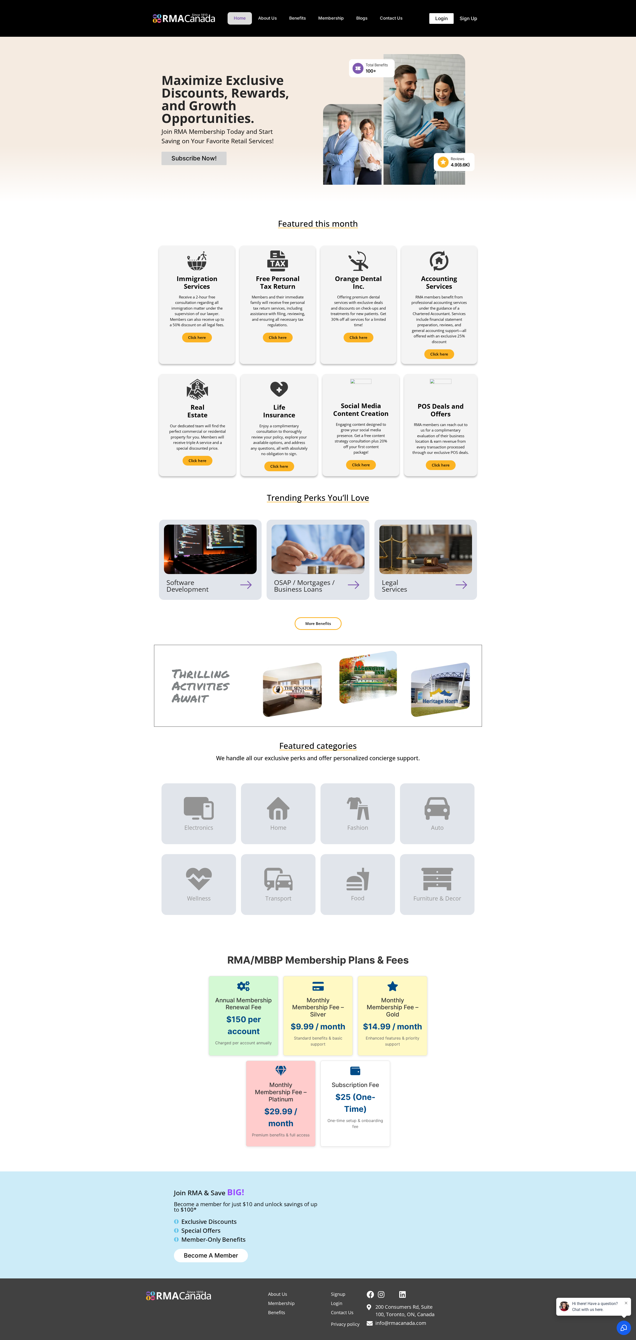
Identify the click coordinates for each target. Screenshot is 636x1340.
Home (240, 18)
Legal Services (394, 586)
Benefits (297, 18)
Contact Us (391, 18)
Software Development (187, 586)
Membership (331, 18)
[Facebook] (370, 1294)
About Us (267, 18)
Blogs (361, 18)
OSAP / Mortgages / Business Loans (304, 586)
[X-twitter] (392, 1294)
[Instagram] (381, 1294)
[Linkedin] (402, 1294)
